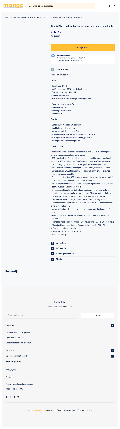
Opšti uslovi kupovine (15, 338)
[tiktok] (14, 397)
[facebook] (6, 397)
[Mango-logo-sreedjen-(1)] (13, 3)
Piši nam (9, 377)
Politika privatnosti (68, 410)
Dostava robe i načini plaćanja (18, 343)
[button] (83, 69)
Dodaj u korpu (82, 47)
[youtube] (18, 397)
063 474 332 (11, 370)
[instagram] (10, 397)
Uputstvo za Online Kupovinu (18, 333)
